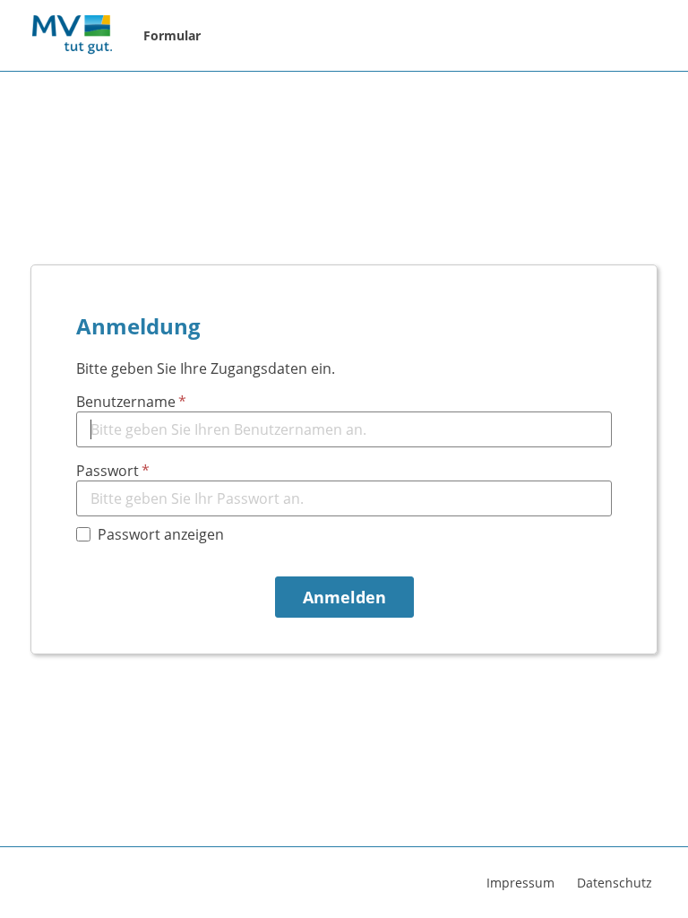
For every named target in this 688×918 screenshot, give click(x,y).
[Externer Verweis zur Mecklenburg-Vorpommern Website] (71, 36)
